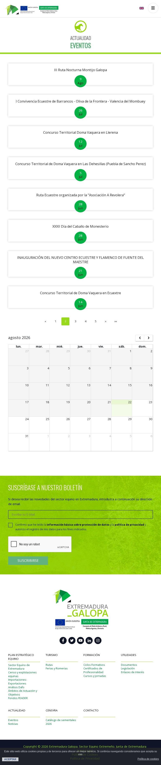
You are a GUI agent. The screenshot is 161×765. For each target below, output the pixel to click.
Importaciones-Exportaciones (17, 681)
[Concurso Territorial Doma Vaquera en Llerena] (80, 146)
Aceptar (10, 759)
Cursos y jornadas (94, 676)
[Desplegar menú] (153, 8)
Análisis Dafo (16, 687)
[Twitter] (71, 640)
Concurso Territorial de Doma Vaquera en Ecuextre (80, 293)
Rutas (49, 665)
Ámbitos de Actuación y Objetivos (22, 692)
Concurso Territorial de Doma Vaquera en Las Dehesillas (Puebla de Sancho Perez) (80, 164)
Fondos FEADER (18, 698)
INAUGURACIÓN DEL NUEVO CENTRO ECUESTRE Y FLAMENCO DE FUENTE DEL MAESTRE (80, 259)
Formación (91, 655)
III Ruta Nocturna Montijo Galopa (80, 70)
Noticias (13, 724)
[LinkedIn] (89, 640)
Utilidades (128, 655)
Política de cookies (148, 758)
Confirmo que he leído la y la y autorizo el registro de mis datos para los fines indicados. (80, 527)
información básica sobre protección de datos (78, 524)
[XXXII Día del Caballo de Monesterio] (80, 240)
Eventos (13, 720)
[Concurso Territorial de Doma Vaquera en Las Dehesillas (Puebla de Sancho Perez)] (80, 177)
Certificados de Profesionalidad (93, 670)
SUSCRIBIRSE (28, 560)
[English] (142, 8)
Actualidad (16, 710)
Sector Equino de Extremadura (19, 667)
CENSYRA (52, 710)
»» (115, 321)
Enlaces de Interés (132, 672)
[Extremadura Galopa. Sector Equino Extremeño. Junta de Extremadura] (29, 7)
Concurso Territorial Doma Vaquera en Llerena (80, 132)
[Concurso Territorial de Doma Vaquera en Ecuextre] (80, 306)
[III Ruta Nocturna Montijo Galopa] (80, 83)
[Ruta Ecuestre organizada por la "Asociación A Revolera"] (80, 208)
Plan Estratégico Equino (21, 657)
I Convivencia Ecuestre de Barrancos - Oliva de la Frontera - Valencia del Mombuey (80, 101)
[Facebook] (63, 640)
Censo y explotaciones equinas (22, 674)
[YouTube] (80, 640)
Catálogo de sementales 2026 (61, 722)
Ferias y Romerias (57, 668)
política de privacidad (129, 524)
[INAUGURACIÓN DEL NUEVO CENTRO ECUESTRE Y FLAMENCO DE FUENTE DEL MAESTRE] (80, 275)
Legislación (128, 668)
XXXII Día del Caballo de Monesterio (80, 226)
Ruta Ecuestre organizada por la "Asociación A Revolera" (80, 195)
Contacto (91, 710)
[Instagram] (97, 640)
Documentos (129, 665)
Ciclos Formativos (94, 665)
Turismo (52, 655)
